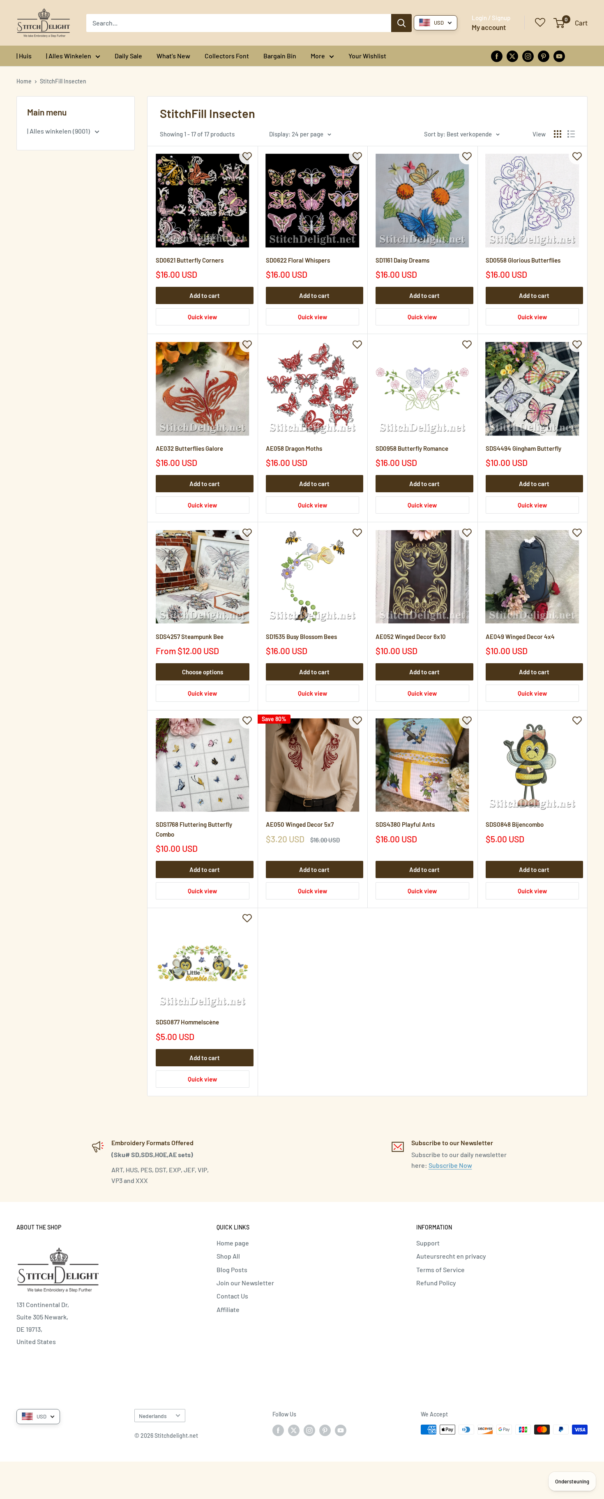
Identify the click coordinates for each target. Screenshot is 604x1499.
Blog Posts (232, 1269)
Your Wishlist (367, 56)
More (318, 56)
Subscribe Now (450, 1165)
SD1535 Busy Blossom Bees (301, 636)
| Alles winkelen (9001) (59, 131)
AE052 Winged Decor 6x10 (411, 636)
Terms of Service (440, 1269)
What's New (173, 56)
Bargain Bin (279, 56)
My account (489, 27)
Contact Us (232, 1296)
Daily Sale (128, 56)
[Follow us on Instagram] (528, 55)
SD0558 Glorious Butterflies (523, 260)
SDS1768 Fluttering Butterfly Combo (194, 829)
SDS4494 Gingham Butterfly (523, 448)
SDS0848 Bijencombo (515, 824)
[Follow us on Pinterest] (543, 55)
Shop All (228, 1256)
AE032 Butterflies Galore (189, 448)
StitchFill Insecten (63, 81)
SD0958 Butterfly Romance (412, 448)
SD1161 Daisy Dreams (402, 260)
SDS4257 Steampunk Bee (190, 636)
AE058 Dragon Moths (294, 448)
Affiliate (228, 1309)
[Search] (401, 23)
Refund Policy (436, 1283)
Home (24, 81)
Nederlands (153, 1415)
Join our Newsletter (245, 1283)
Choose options (202, 672)
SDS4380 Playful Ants (405, 824)
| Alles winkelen (68, 56)
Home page (233, 1243)
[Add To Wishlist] (247, 156)
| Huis (24, 56)
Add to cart (204, 295)
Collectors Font (227, 56)
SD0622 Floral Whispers (298, 260)
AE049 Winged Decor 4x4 (520, 636)
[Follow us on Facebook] (497, 55)
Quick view (202, 317)
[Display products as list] (571, 134)
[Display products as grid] (557, 134)
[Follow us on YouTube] (559, 55)
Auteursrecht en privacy (451, 1256)
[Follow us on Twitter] (512, 55)
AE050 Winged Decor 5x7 (300, 824)
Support (428, 1243)
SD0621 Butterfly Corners (190, 260)
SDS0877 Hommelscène (187, 1022)
